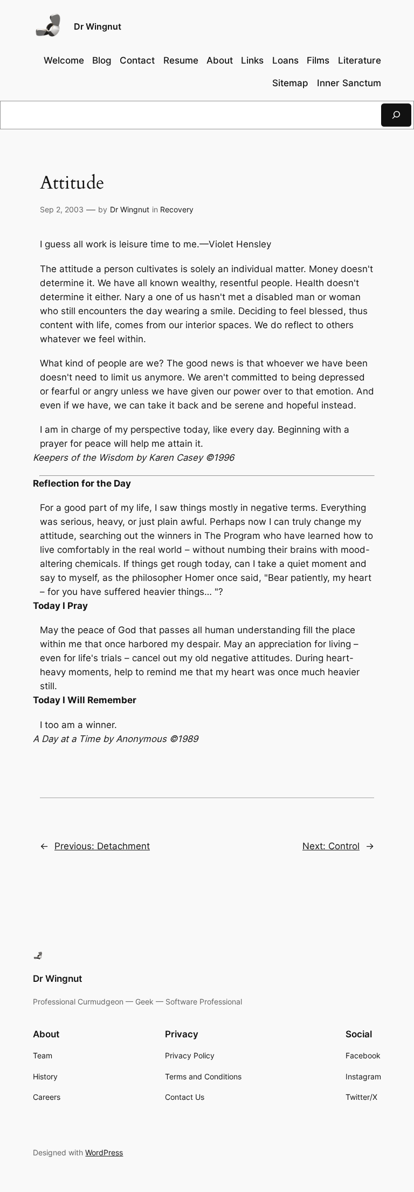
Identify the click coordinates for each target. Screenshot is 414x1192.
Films (318, 60)
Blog (102, 60)
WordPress (104, 1152)
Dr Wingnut (97, 26)
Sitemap (290, 83)
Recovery (177, 209)
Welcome (64, 60)
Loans (285, 60)
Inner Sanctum (349, 83)
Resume (180, 60)
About (219, 60)
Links (252, 60)
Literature (359, 60)
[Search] (396, 115)
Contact (137, 60)
